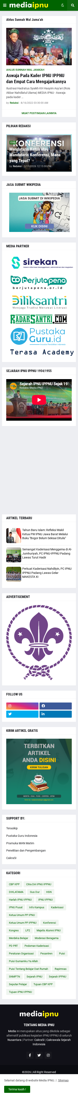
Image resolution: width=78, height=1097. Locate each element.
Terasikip (12, 828)
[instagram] (22, 706)
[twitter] (22, 714)
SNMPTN (14, 976)
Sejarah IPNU (34, 976)
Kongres (14, 930)
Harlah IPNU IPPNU (20, 899)
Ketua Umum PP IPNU (22, 915)
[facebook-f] (29, 1055)
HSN (49, 892)
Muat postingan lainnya (39, 113)
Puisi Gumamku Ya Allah (23, 961)
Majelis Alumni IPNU (49, 930)
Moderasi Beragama (46, 938)
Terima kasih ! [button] (17, 1089)
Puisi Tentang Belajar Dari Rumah (28, 968)
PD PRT (13, 945)
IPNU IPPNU (45, 899)
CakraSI (11, 858)
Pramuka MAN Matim (20, 843)
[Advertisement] (39, 470)
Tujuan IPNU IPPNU (20, 991)
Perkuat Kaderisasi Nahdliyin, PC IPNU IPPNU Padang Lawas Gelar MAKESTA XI (47, 572)
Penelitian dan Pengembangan (26, 850)
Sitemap (63, 1080)
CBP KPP (14, 884)
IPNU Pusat (15, 907)
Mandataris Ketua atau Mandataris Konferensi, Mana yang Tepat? (35, 155)
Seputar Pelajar (18, 984)
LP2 (27, 930)
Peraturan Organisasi (21, 953)
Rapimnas (61, 968)
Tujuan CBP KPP (43, 984)
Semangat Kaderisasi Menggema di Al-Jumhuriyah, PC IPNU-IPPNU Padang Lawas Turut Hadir (47, 553)
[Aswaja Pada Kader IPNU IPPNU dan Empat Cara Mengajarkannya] (39, 46)
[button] (5, 5)
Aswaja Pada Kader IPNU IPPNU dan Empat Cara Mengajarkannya (36, 78)
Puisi (62, 953)
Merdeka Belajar (18, 938)
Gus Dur (35, 892)
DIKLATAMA (16, 892)
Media (12, 1031)
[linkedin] (56, 714)
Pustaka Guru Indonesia (21, 835)
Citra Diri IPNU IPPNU (38, 884)
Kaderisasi (57, 907)
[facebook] (56, 706)
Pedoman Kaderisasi (37, 945)
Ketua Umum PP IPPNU (22, 922)
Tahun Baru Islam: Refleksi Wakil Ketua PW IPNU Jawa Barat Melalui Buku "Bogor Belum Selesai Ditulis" (45, 534)
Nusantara (14, 1040)
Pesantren (46, 953)
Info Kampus (36, 907)
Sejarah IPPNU (57, 976)
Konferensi (49, 922)
